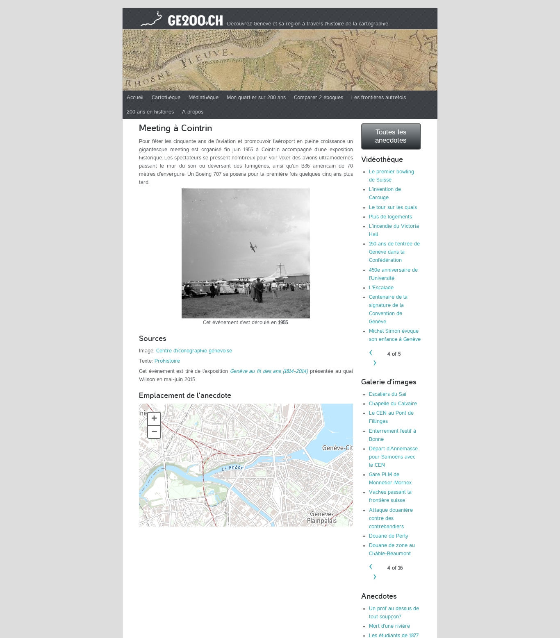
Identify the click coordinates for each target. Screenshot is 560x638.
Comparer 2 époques (318, 97)
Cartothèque (166, 97)
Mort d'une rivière (389, 626)
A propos (192, 112)
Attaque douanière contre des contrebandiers (391, 518)
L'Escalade (381, 288)
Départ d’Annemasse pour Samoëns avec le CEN (393, 457)
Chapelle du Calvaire (393, 403)
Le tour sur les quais (393, 207)
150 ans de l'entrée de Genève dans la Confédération (394, 252)
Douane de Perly (388, 536)
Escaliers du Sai (387, 394)
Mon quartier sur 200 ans (256, 97)
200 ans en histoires (150, 112)
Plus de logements (390, 217)
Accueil (135, 97)
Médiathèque (204, 97)
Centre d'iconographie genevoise (194, 351)
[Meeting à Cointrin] (246, 253)
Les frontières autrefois (378, 97)
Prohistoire (167, 361)
